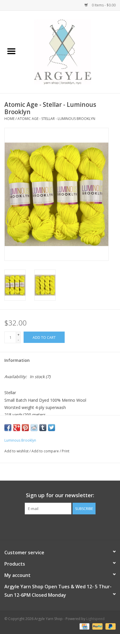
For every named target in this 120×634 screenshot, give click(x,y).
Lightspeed (95, 618)
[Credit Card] (83, 626)
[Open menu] (11, 51)
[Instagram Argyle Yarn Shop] (60, 526)
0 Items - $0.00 (103, 5)
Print (65, 451)
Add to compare (45, 451)
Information (17, 360)
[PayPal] (96, 626)
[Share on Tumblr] (42, 427)
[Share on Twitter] (51, 427)
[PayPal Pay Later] (109, 626)
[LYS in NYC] (71, 51)
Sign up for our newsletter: (60, 495)
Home (9, 118)
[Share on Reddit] (34, 427)
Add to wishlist (16, 451)
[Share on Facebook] (7, 427)
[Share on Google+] (16, 427)
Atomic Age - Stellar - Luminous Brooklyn (56, 118)
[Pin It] (25, 427)
